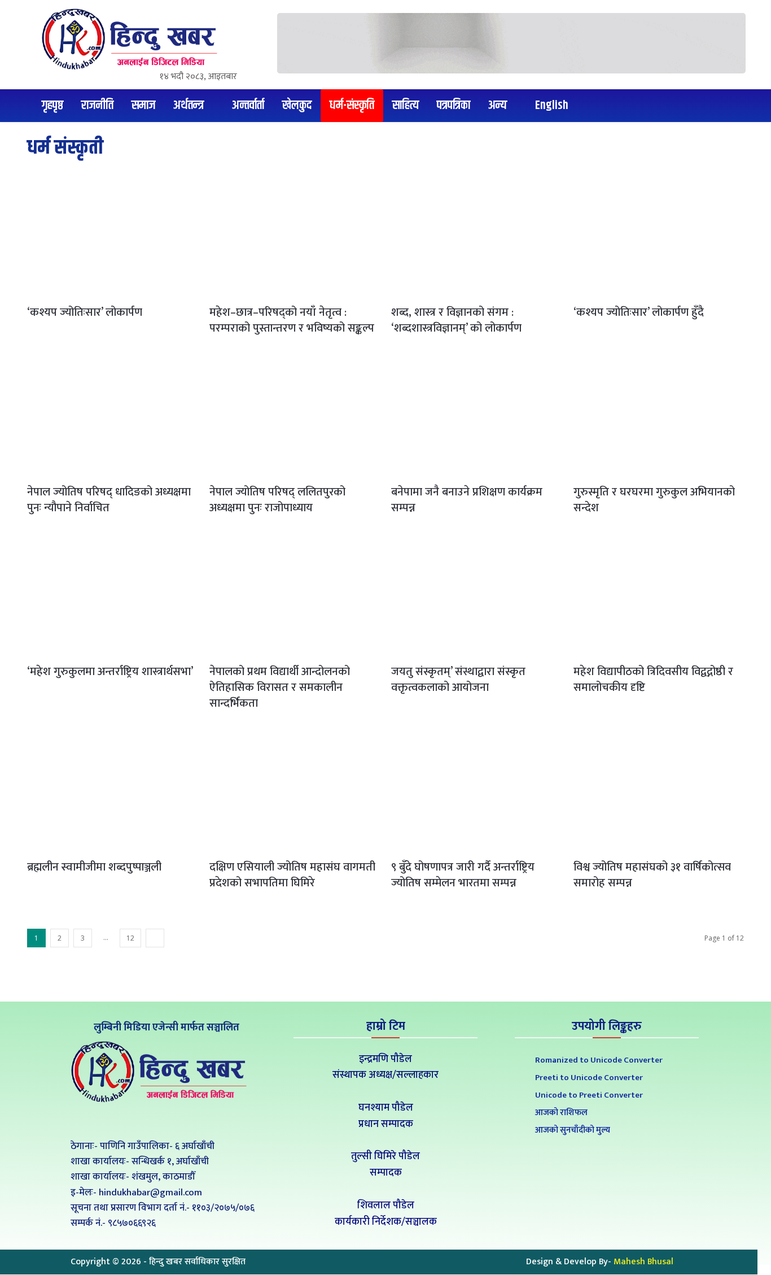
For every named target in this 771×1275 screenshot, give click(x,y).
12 (130, 938)
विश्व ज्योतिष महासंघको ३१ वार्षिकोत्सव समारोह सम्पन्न (652, 875)
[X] (164, 1120)
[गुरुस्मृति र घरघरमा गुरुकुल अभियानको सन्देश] (658, 416)
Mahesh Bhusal (643, 1261)
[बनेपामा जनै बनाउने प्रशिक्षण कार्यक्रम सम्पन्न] (476, 416)
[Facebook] (139, 1120)
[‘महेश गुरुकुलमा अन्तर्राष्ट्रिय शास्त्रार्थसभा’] (112, 595)
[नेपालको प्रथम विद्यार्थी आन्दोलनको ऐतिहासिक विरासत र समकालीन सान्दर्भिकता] (294, 595)
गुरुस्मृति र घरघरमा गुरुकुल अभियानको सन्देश (654, 499)
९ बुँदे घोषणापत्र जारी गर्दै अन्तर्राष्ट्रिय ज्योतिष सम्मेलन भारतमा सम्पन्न (463, 875)
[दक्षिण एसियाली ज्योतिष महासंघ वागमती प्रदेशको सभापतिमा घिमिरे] (294, 791)
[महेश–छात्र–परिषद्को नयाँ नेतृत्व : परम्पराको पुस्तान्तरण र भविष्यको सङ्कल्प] (294, 237)
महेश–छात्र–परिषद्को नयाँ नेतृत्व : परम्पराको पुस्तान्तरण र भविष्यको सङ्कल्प (291, 320)
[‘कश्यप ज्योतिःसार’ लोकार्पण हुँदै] (658, 237)
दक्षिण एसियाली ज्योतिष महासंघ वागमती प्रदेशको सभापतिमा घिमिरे (292, 875)
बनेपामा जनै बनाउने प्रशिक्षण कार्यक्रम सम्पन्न (466, 499)
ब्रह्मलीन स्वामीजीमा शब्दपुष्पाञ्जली (94, 867)
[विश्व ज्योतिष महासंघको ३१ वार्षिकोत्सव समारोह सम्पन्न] (658, 791)
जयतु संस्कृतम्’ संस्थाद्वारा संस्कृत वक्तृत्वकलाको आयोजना (458, 679)
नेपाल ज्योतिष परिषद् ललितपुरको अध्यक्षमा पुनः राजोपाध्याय (277, 499)
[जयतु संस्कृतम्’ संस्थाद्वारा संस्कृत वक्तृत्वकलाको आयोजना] (476, 595)
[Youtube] (190, 1120)
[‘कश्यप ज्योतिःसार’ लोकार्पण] (112, 237)
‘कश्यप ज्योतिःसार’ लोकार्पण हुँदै (638, 312)
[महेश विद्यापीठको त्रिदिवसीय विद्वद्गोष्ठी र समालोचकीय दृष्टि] (658, 595)
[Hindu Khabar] (134, 39)
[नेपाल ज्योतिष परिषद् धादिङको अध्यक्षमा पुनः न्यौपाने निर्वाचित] (112, 416)
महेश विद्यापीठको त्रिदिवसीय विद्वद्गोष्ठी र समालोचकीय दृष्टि (653, 679)
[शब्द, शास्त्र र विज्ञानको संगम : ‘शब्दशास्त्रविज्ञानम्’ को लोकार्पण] (476, 237)
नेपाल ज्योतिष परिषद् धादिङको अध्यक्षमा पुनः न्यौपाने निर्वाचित (109, 499)
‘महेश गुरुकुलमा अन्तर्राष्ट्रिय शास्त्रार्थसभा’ (110, 671)
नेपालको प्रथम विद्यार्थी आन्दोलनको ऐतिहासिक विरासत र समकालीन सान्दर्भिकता (279, 687)
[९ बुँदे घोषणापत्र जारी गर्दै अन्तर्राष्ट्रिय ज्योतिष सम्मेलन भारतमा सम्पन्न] (476, 791)
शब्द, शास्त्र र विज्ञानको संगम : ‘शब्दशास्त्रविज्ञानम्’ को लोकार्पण (456, 320)
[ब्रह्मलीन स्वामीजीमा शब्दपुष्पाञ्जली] (112, 791)
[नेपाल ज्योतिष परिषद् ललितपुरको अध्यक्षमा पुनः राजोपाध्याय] (294, 416)
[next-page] (155, 938)
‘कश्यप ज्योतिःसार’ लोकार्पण (84, 312)
